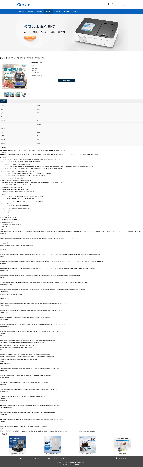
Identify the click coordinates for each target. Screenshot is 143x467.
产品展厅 (48, 11)
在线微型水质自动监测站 (52, 454)
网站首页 (10, 58)
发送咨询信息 (66, 80)
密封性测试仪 (122, 454)
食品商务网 (76, 465)
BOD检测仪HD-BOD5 (87, 454)
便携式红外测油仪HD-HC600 (17, 454)
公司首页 (21, 11)
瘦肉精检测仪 (30, 58)
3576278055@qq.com (120, 5)
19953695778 (118, 3)
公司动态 (39, 11)
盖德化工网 (71, 465)
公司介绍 (30, 11)
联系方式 (66, 11)
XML (84, 462)
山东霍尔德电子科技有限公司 (76, 462)
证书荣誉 (57, 11)
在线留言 (75, 11)
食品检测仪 (23, 58)
